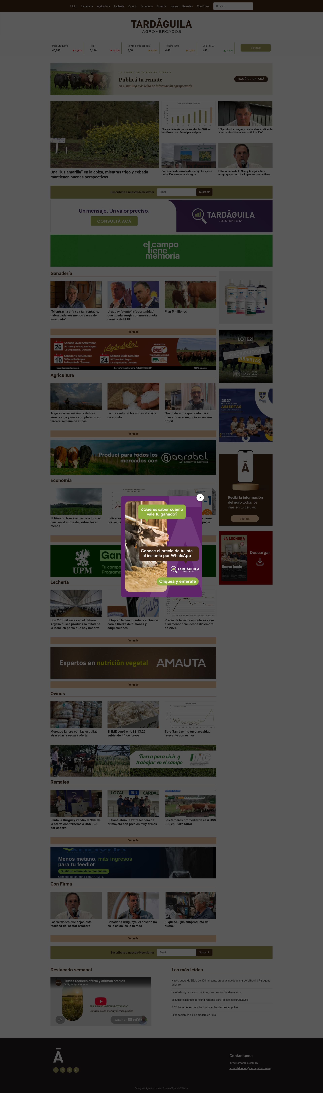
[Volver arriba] (317, 1086)
